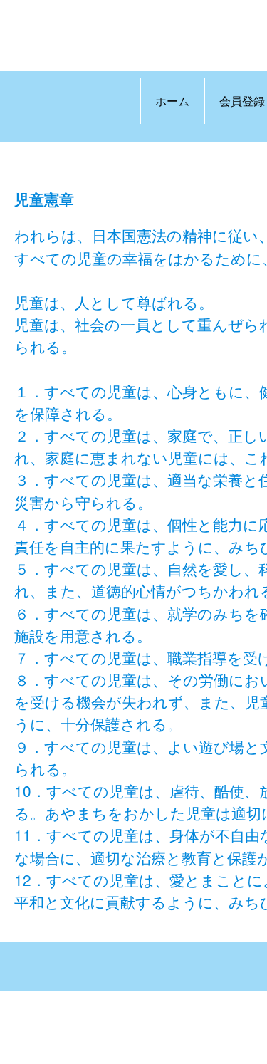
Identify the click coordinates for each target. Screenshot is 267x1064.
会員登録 (242, 101)
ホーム (172, 101)
